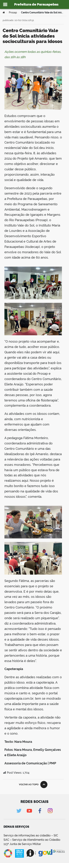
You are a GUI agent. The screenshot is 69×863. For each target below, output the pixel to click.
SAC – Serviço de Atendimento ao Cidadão (32, 839)
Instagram (50, 811)
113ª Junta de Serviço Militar (22, 844)
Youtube (29, 811)
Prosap (13, 12)
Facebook (40, 811)
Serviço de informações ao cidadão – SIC (31, 835)
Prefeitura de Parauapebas (36, 4)
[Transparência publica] (58, 853)
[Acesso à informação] (31, 853)
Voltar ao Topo (29, 784)
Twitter (19, 811)
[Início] (4, 12)
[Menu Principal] (5, 4)
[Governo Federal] (45, 853)
